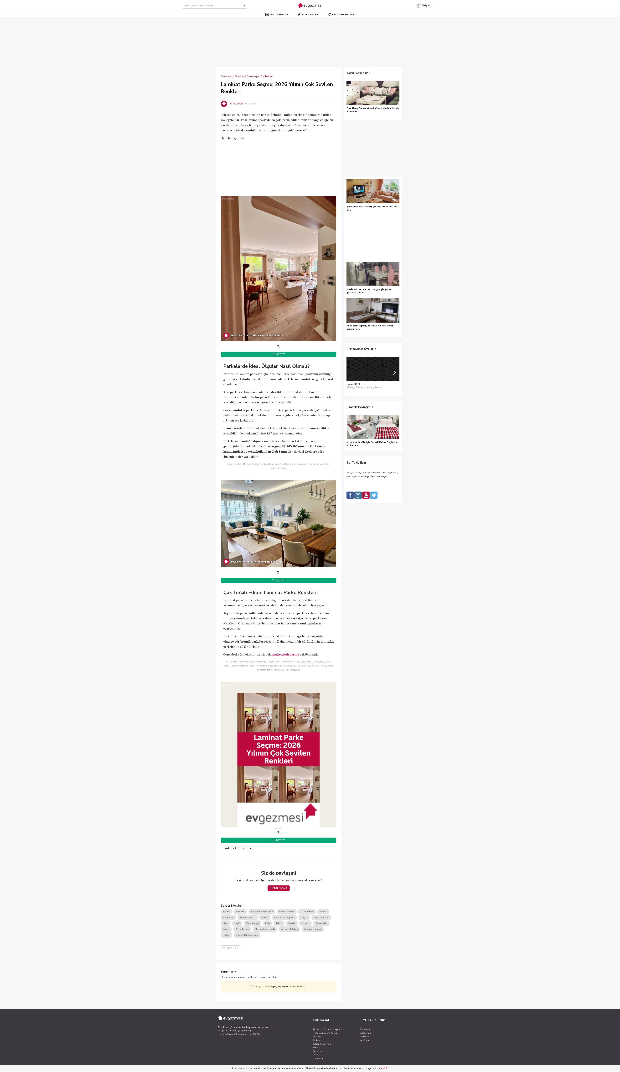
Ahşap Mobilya (289, 929)
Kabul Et (384, 1068)
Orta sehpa (307, 911)
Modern (240, 911)
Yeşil (237, 923)
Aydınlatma (242, 929)
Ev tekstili (321, 923)
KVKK (315, 1054)
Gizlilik (316, 1047)
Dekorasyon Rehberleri (260, 76)
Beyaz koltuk (321, 917)
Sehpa (323, 911)
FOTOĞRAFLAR (279, 14)
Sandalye (228, 917)
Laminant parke (313, 929)
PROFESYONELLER (343, 14)
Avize (226, 929)
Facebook (365, 1029)
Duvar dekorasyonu (247, 935)
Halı (267, 923)
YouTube (365, 1040)
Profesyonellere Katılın (325, 1032)
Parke (265, 917)
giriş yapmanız (280, 986)
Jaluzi (279, 923)
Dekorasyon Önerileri (232, 76)
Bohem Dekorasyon (262, 911)
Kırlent (305, 923)
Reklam (317, 1036)
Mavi (225, 923)
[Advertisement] (310, 40)
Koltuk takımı (286, 911)
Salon (226, 911)
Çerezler (317, 1051)
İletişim (316, 1040)
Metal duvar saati (265, 929)
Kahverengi (252, 923)
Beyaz (304, 917)
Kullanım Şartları (322, 1043)
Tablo (226, 935)
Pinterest (365, 1036)
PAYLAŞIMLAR (310, 14)
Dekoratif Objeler (284, 917)
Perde (291, 923)
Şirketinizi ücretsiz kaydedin (328, 1029)
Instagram (365, 1032)
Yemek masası (247, 917)
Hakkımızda (319, 1058)
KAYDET (280, 354)
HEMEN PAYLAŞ (279, 888)
